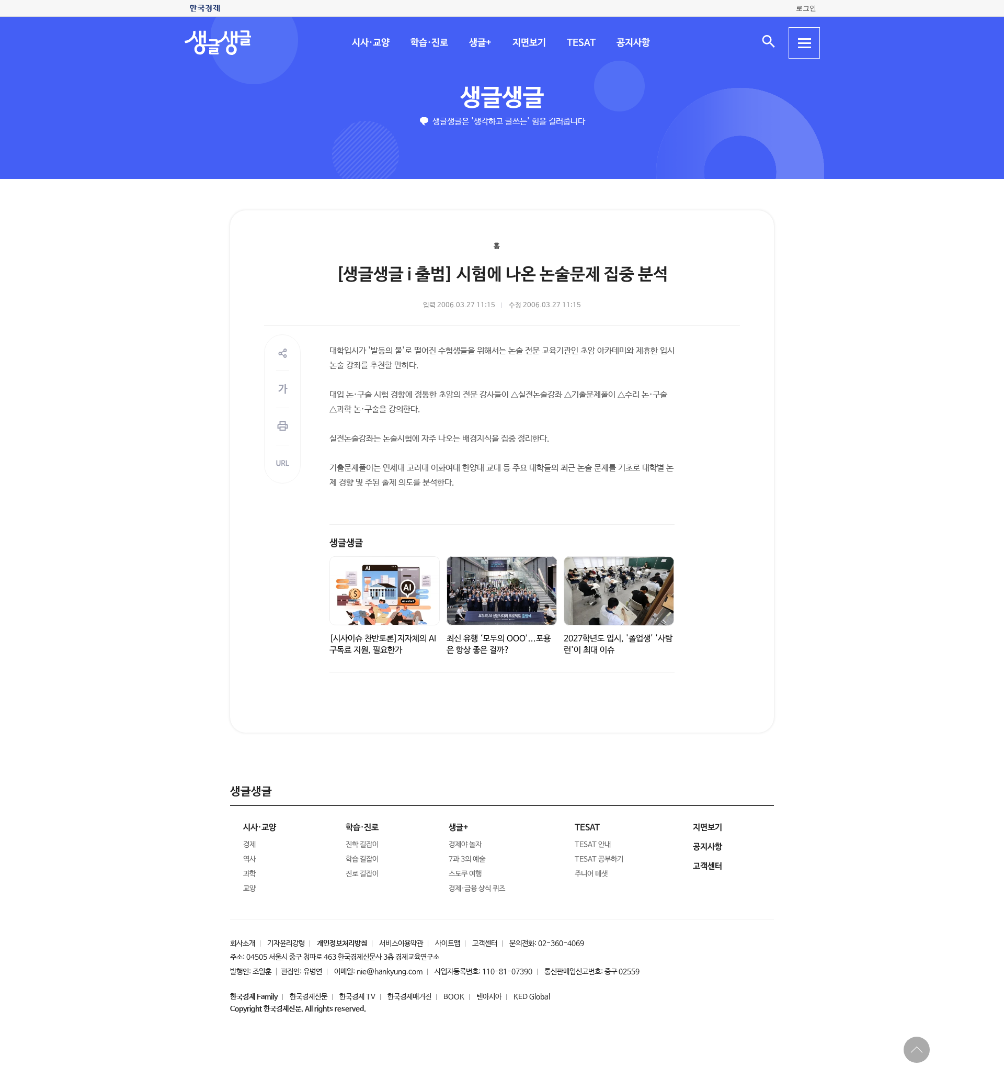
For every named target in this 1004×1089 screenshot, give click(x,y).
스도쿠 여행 (465, 874)
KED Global (532, 997)
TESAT (580, 43)
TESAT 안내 (593, 844)
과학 (249, 874)
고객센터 (484, 943)
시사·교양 (370, 43)
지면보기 (528, 43)
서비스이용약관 (401, 943)
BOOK (453, 997)
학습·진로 (429, 43)
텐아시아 (488, 997)
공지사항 (632, 43)
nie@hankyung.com (390, 972)
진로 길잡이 (362, 874)
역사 (249, 859)
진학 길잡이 (362, 844)
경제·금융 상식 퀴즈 (477, 888)
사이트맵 (447, 943)
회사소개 (242, 943)
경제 (249, 844)
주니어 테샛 (591, 874)
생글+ (480, 43)
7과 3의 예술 (467, 859)
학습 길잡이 (362, 859)
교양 (249, 888)
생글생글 (502, 98)
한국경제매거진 (409, 997)
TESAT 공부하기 (599, 859)
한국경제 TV (357, 997)
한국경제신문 (308, 997)
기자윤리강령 (286, 943)
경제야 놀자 (465, 844)
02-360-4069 (561, 943)
